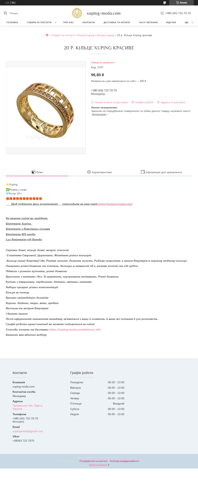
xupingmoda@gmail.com (28, 431)
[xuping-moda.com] (77, 13)
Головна (12, 22)
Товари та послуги (39, 22)
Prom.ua (117, 457)
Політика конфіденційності (124, 461)
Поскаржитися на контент (93, 461)
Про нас (68, 22)
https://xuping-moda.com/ (115, 203)
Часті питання (148, 22)
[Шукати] (5, 13)
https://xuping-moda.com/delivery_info (75, 329)
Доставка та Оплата (117, 22)
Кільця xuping (85, 35)
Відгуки (171, 22)
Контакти (89, 22)
